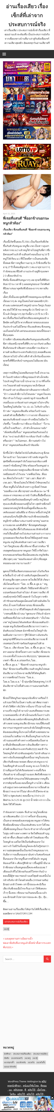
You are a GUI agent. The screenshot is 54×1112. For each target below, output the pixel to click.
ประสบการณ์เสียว (40, 1054)
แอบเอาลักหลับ (10, 1066)
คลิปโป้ (30, 1094)
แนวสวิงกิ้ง (41, 1062)
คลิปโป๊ (31, 1089)
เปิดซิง (6, 1058)
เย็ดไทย (41, 1089)
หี (25, 1089)
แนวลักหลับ (21, 1062)
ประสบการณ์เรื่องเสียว (22, 1054)
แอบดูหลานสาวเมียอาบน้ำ (19, 938)
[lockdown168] (27, 1104)
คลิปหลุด (18, 1089)
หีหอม (43, 1085)
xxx (10, 1089)
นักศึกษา (7, 1054)
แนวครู (28, 1058)
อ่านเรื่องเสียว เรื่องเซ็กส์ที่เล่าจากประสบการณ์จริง (27, 15)
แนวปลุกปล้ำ (9, 1062)
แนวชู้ (6, 929)
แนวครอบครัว (17, 1058)
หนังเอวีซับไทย (31, 1085)
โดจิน (13, 1094)
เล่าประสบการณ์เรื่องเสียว (16, 921)
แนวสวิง (31, 1062)
